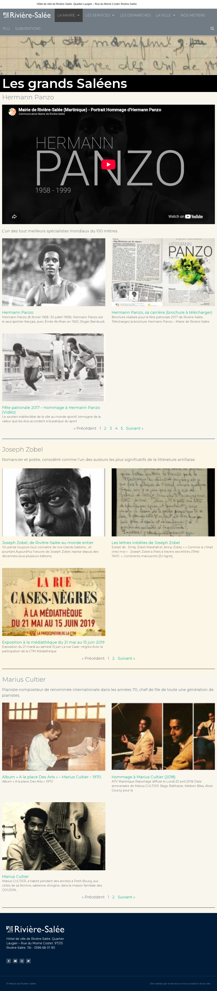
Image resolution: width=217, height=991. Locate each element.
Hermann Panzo (17, 312)
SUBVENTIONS (28, 29)
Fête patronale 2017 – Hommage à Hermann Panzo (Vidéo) (51, 410)
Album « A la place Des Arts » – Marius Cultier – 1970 (51, 777)
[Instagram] (21, 961)
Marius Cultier (15, 876)
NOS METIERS (193, 15)
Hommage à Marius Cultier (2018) (143, 777)
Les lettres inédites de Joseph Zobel (146, 542)
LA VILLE (163, 15)
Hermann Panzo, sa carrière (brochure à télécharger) (162, 312)
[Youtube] (15, 961)
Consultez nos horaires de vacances (159, 4)
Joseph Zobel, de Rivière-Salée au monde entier (47, 542)
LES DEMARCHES (135, 15)
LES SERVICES (97, 15)
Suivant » (134, 428)
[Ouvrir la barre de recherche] (212, 28)
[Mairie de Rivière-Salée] (27, 15)
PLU (6, 29)
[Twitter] (28, 961)
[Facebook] (8, 961)
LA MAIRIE (66, 15)
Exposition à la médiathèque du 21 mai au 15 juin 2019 (53, 642)
